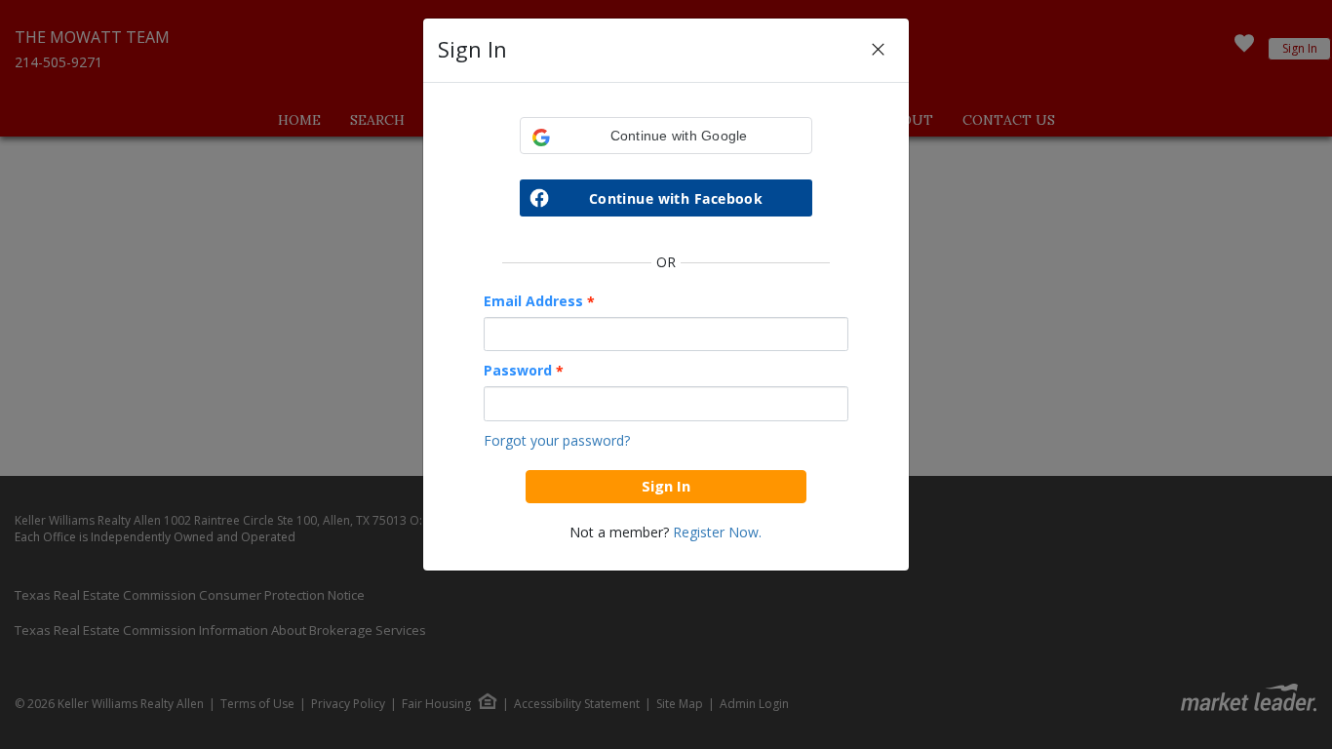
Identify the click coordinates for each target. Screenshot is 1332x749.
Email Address (539, 301)
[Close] (878, 50)
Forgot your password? (557, 440)
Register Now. (717, 532)
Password (524, 370)
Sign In (666, 485)
